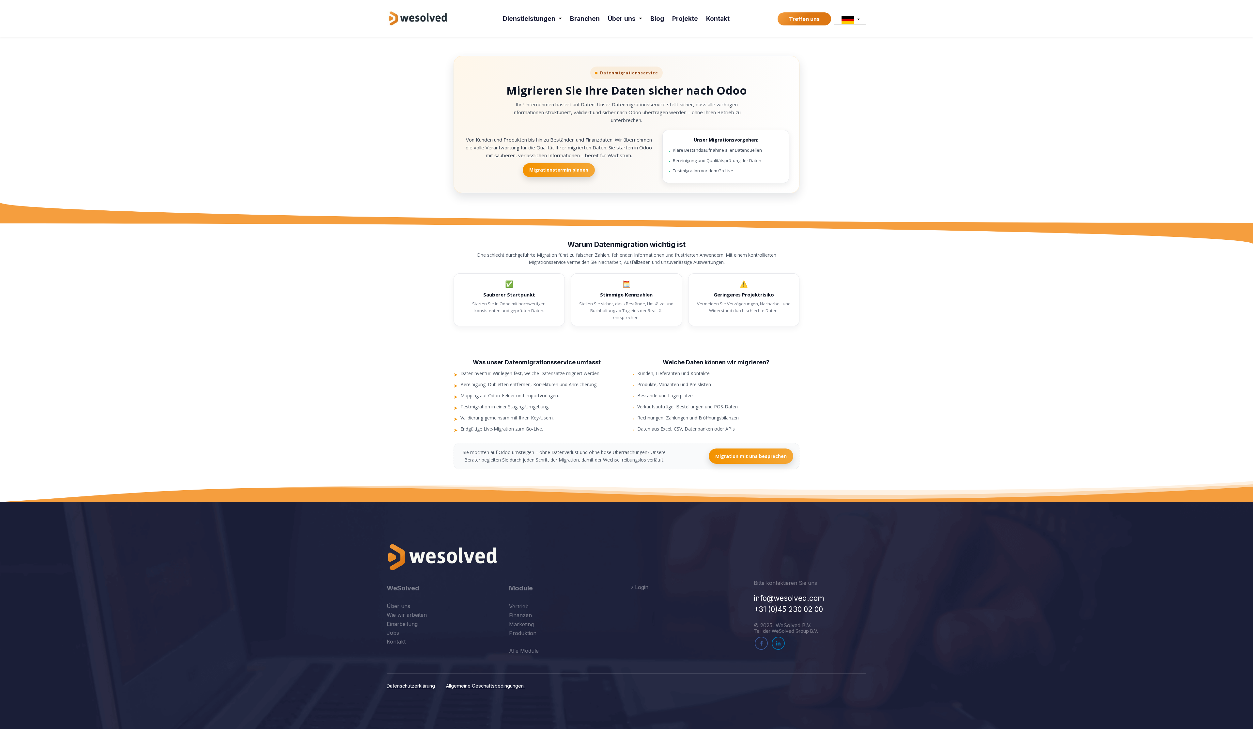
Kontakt (396, 641)
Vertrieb (519, 606)
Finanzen (520, 615)
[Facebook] (761, 643)
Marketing (521, 624)
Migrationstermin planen (558, 170)
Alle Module (524, 650)
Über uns (398, 606)
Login (640, 587)
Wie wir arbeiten (407, 615)
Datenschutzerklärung (411, 686)
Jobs (393, 633)
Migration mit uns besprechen (751, 456)
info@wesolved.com (789, 598)
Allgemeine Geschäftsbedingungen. (485, 686)
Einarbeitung (402, 624)
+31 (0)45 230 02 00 (788, 609)
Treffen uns (804, 19)
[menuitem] (532, 18)
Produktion (522, 633)
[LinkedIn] (778, 643)
